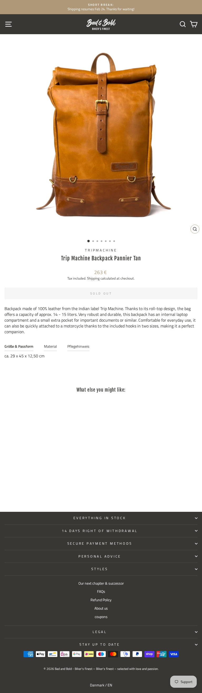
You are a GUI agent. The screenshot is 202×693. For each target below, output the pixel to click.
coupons (101, 617)
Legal (100, 631)
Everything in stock (99, 517)
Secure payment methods (99, 543)
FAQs (101, 591)
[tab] (18, 347)
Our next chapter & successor (101, 583)
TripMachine (101, 250)
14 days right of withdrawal (100, 530)
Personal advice (99, 556)
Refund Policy (101, 600)
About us (101, 608)
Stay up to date (99, 644)
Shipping (93, 278)
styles (99, 568)
